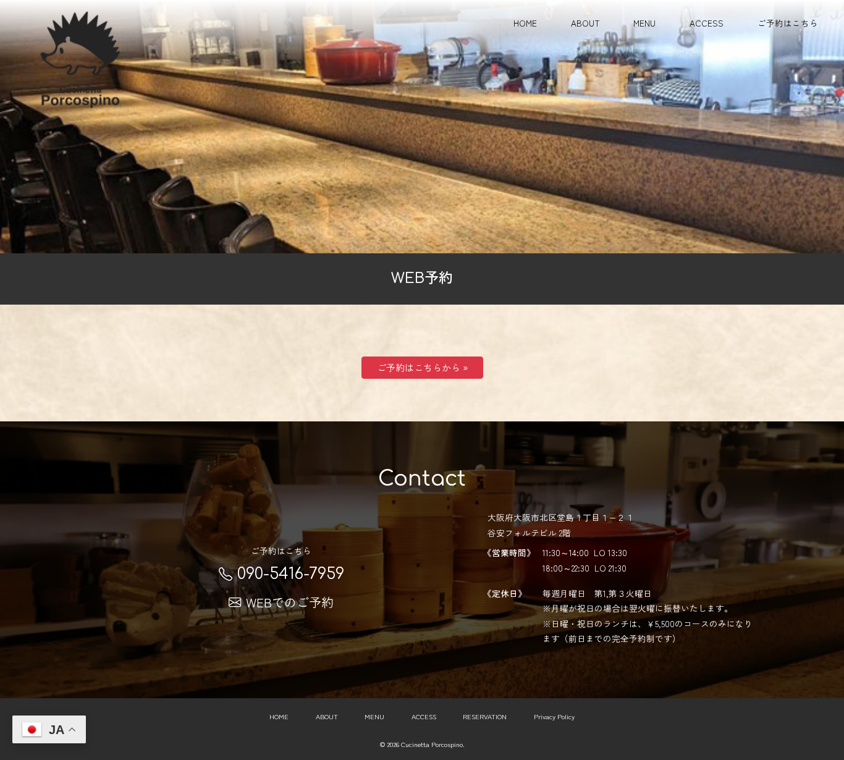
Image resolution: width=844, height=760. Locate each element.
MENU (644, 23)
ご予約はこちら (787, 23)
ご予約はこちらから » (422, 367)
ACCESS (707, 23)
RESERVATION (485, 716)
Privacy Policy (554, 716)
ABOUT (585, 23)
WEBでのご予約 (290, 602)
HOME (525, 23)
